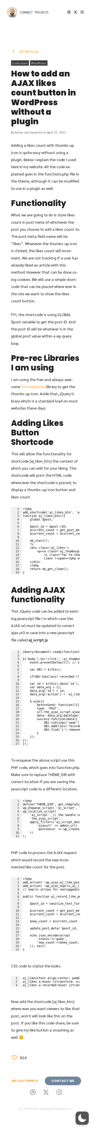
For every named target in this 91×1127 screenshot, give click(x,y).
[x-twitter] (75, 12)
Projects (42, 12)
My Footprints (25, 1081)
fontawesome (33, 386)
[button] (82, 1118)
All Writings (28, 51)
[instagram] (82, 12)
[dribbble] (69, 12)
